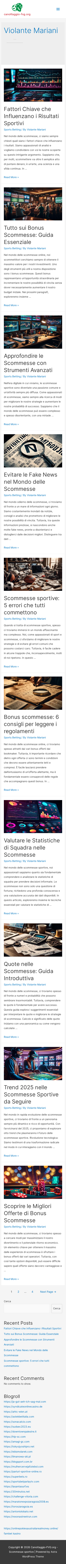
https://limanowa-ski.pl (17, 1456)
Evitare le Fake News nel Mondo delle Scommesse (30, 481)
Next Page (48, 1291)
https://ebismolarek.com (18, 1451)
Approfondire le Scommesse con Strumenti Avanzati (28, 363)
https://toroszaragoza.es (18, 1506)
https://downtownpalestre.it (20, 1431)
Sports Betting (12, 129)
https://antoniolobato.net (18, 1511)
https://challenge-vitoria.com (21, 1496)
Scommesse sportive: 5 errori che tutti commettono (31, 605)
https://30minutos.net (17, 1491)
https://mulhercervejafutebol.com (23, 1466)
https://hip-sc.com (15, 1436)
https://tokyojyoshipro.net (19, 1446)
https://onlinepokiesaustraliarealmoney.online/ (31, 1528)
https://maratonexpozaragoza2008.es (26, 1501)
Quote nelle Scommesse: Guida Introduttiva (28, 971)
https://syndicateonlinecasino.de (23, 1406)
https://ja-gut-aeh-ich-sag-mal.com (25, 1401)
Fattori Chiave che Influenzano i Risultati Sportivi (31, 116)
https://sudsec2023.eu (17, 1426)
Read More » (11, 177)
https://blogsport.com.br (18, 1461)
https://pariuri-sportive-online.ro (23, 1471)
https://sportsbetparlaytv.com (21, 1481)
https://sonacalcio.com (17, 1421)
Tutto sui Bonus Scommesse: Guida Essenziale (28, 234)
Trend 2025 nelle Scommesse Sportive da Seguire (31, 1094)
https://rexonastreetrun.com (20, 1516)
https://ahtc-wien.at (15, 1411)
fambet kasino (12, 1533)
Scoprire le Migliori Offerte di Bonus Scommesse (27, 1213)
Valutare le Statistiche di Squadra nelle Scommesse (32, 847)
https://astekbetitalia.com (19, 1416)
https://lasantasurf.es (16, 1486)
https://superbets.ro (15, 1476)
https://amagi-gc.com (17, 1441)
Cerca (7, 1301)
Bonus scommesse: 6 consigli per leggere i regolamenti (31, 724)
